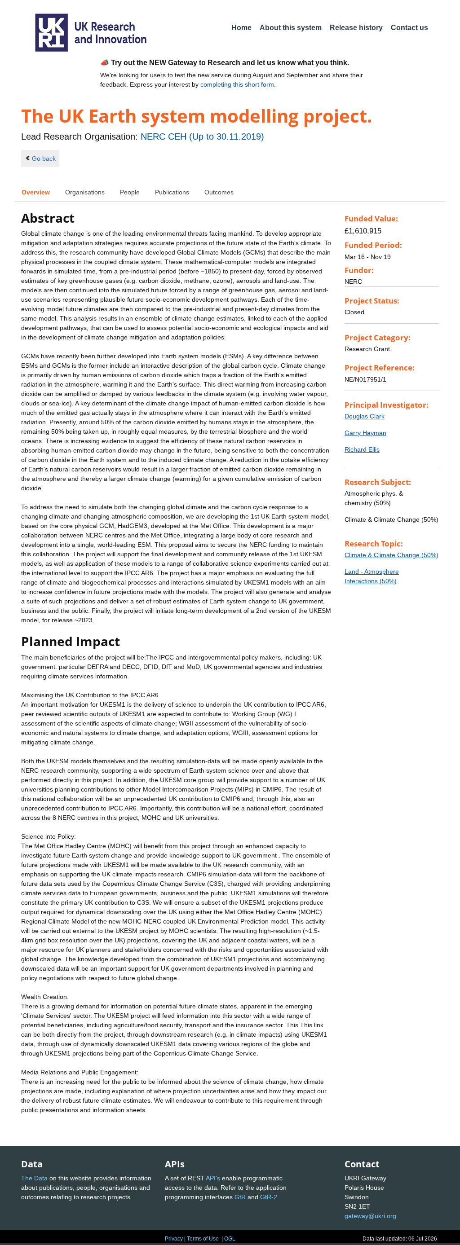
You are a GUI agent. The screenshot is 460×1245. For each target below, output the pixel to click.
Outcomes (219, 192)
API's (213, 1178)
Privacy (174, 1239)
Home (241, 27)
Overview (36, 192)
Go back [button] (44, 158)
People (130, 192)
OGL (229, 1239)
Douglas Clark (365, 416)
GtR (240, 1197)
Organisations (85, 192)
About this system (291, 27)
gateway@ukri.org (370, 1215)
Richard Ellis (362, 449)
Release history (356, 27)
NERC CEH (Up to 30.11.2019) (202, 136)
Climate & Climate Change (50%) (391, 555)
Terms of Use (203, 1239)
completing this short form (237, 84)
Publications (172, 192)
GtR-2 (268, 1197)
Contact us (409, 27)
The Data (34, 1178)
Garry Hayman (365, 432)
